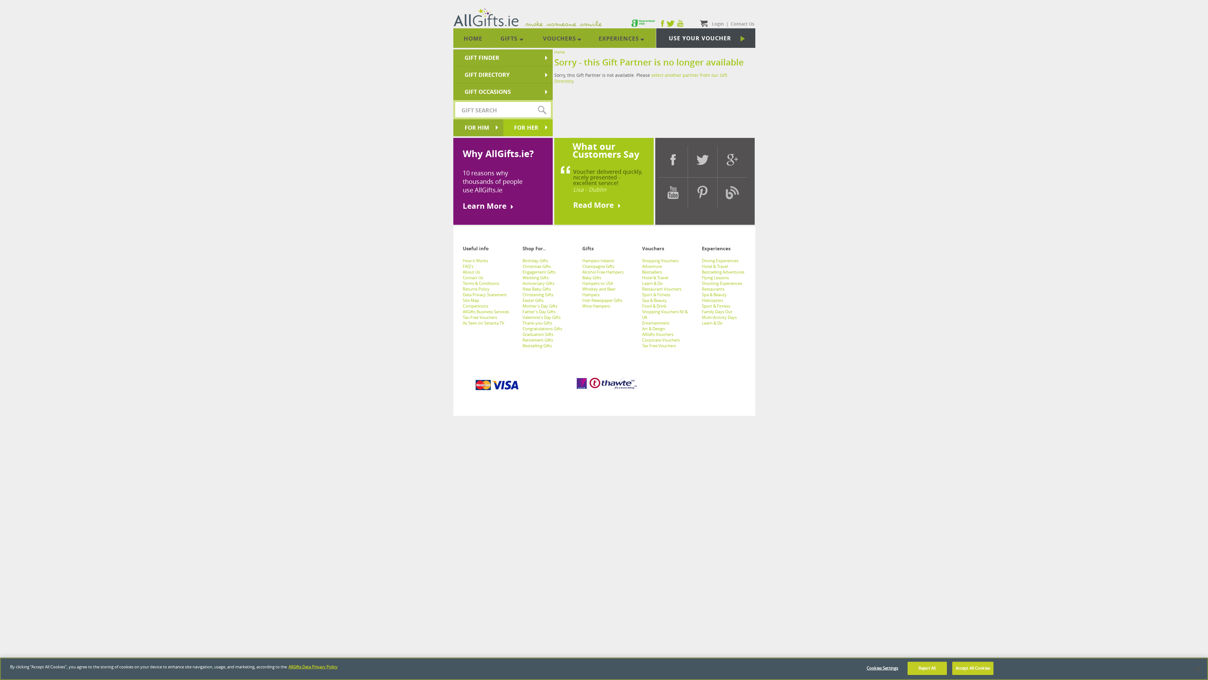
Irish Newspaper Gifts (602, 300)
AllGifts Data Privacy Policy (313, 667)
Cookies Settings (882, 668)
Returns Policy (476, 289)
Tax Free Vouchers (659, 345)
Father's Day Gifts (539, 311)
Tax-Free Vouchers (480, 317)
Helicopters (712, 300)
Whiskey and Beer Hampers (599, 292)
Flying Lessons (715, 277)
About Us (471, 272)
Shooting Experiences (722, 283)
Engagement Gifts (539, 272)
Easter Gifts (533, 300)
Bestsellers (652, 272)
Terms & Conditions (481, 283)
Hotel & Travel (655, 277)
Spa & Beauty (654, 300)
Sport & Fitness (656, 295)
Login (718, 24)
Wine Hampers (596, 306)
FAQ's (468, 266)
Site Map (471, 300)
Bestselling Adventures (723, 272)
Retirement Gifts (538, 340)
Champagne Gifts (598, 266)
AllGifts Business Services (486, 311)
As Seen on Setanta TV (483, 323)
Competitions (475, 306)
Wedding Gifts (536, 277)
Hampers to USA (597, 283)
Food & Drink (654, 306)
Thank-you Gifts (537, 323)
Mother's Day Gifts (540, 306)
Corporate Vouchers (661, 340)
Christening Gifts (538, 295)
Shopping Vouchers (660, 261)
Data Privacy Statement (485, 295)
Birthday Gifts (535, 261)
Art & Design (653, 329)
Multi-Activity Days (719, 317)
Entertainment (655, 323)
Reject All (927, 668)
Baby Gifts (591, 277)
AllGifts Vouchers (658, 334)
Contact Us (473, 277)
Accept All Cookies (973, 668)
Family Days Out (717, 311)
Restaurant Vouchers (661, 289)
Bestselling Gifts (537, 345)
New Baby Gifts (537, 289)
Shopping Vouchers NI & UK (665, 314)
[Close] (1198, 669)
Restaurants (713, 289)
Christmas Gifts (537, 266)
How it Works (475, 261)
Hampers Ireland (598, 261)
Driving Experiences (720, 261)
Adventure (652, 266)
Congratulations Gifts (542, 329)
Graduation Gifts (538, 334)
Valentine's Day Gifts (542, 317)
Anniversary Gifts (538, 283)
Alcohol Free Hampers (603, 272)
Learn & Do (652, 283)
